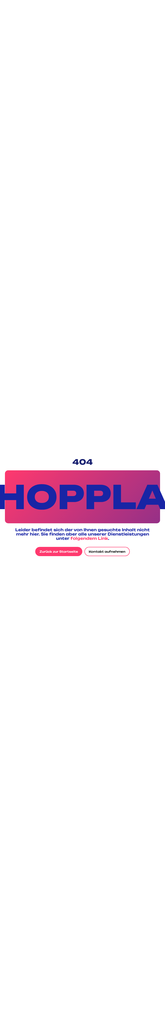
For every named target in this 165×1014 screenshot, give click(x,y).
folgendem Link (89, 538)
